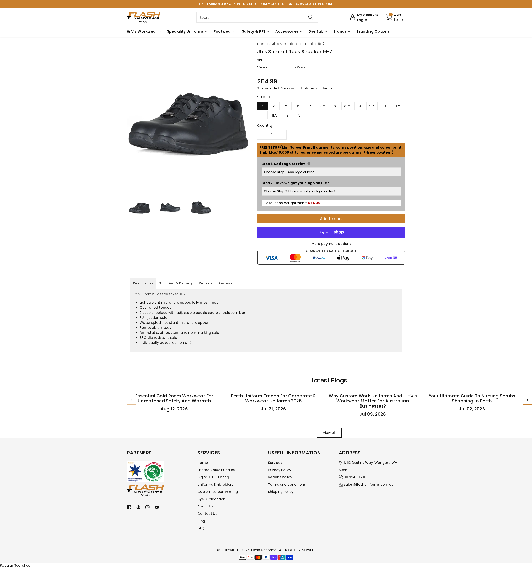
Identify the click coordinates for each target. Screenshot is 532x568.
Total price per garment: (292, 203)
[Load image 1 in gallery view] (139, 206)
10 (384, 106)
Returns (205, 283)
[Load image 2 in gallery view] (170, 206)
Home (202, 462)
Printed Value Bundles (216, 470)
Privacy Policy (279, 470)
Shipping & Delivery (176, 283)
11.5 (274, 115)
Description (143, 283)
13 (299, 115)
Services (275, 462)
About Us (205, 506)
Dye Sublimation (211, 499)
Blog (201, 520)
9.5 (372, 106)
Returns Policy (280, 477)
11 (262, 115)
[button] (394, 17)
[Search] (310, 17)
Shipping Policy (281, 491)
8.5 (347, 106)
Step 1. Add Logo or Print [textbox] (331, 163)
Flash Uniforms (264, 550)
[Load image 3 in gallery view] (201, 206)
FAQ (200, 528)
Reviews (225, 283)
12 (287, 115)
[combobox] (257, 17)
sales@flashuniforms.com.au (369, 484)
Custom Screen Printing (217, 491)
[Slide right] (527, 400)
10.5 (397, 106)
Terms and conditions (287, 484)
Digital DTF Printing (213, 477)
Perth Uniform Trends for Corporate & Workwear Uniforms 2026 (273, 398)
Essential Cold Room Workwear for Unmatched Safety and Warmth (174, 398)
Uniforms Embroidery (215, 484)
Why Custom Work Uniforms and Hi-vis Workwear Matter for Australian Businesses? (373, 401)
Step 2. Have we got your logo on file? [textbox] (295, 183)
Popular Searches (15, 565)
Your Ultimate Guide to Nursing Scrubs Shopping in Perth (472, 398)
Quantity (265, 125)
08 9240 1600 (355, 477)
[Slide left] (131, 400)
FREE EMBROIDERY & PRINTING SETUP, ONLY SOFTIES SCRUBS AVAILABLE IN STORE (266, 3)
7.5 (322, 106)
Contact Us (207, 513)
